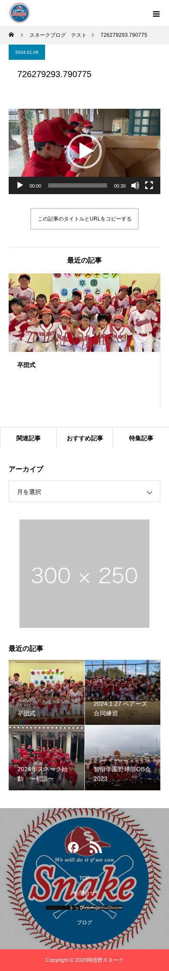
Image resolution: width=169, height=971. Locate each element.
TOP (84, 878)
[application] (84, 151)
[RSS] (95, 849)
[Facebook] (73, 849)
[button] (84, 151)
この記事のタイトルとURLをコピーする (85, 219)
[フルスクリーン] (149, 185)
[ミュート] (135, 185)
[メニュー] (156, 13)
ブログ (84, 922)
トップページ (84, 908)
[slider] (77, 185)
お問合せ (84, 893)
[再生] (20, 185)
